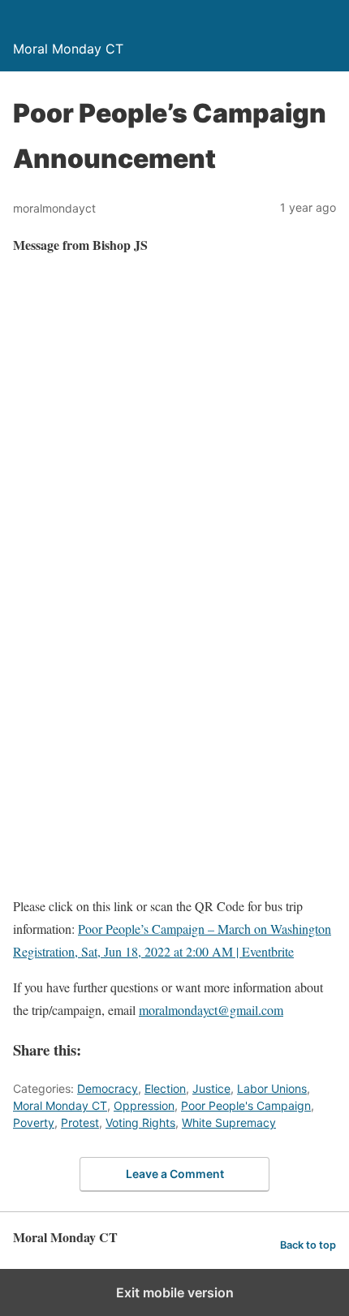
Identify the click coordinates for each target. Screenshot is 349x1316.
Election (165, 1088)
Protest (80, 1122)
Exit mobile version (175, 1292)
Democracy (107, 1088)
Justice (211, 1088)
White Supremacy (229, 1122)
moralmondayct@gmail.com (211, 1009)
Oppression (144, 1105)
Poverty (33, 1122)
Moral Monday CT (60, 1105)
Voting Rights (140, 1122)
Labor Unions (272, 1088)
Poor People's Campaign (246, 1105)
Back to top (308, 1245)
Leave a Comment (175, 1174)
